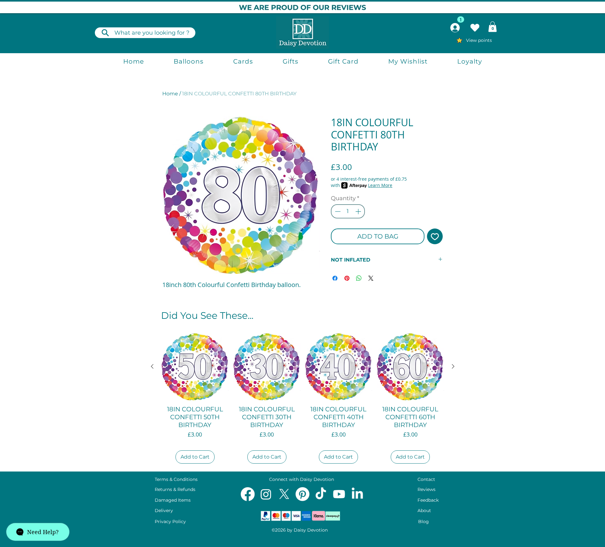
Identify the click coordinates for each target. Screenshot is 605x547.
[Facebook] (248, 494)
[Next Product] (453, 366)
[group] (302, 399)
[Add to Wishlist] (435, 236)
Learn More (380, 185)
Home (170, 94)
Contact (426, 479)
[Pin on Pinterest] (347, 278)
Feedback (428, 500)
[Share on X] (371, 278)
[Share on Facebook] (335, 278)
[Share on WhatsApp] (359, 278)
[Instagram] (266, 494)
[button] (492, 26)
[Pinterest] (302, 494)
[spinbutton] (348, 211)
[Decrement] (337, 211)
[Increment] (359, 211)
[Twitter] (284, 494)
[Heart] (474, 28)
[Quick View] (195, 366)
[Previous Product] (152, 366)
